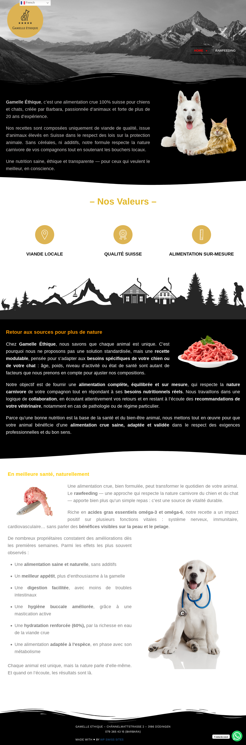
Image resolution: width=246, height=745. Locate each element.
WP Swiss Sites (112, 739)
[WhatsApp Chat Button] (237, 736)
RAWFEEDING (225, 50)
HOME (198, 50)
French (30, 2)
